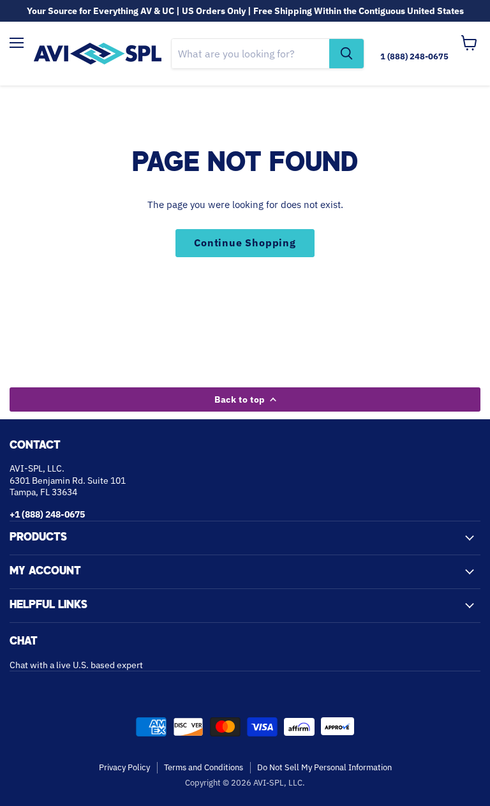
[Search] (346, 53)
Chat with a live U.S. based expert (76, 665)
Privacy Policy (124, 767)
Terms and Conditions (203, 767)
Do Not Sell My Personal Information (324, 767)
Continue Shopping (245, 242)
